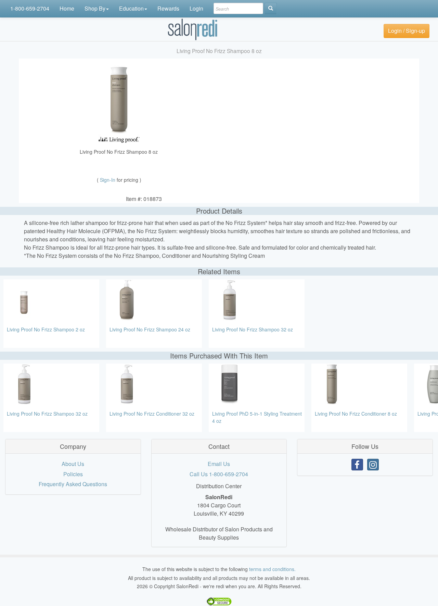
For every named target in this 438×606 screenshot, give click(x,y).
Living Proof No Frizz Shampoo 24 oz (150, 329)
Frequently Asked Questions (73, 484)
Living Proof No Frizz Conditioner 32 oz (152, 413)
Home (67, 8)
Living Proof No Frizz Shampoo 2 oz (46, 329)
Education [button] (131, 8)
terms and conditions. (272, 569)
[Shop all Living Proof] (119, 139)
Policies (73, 474)
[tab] (73, 446)
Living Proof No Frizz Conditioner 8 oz (356, 413)
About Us (73, 464)
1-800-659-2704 (29, 8)
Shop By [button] (95, 8)
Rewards (168, 8)
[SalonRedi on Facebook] (357, 464)
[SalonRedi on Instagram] (373, 464)
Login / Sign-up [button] (406, 31)
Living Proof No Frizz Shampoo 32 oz (252, 329)
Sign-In (108, 179)
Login (196, 8)
